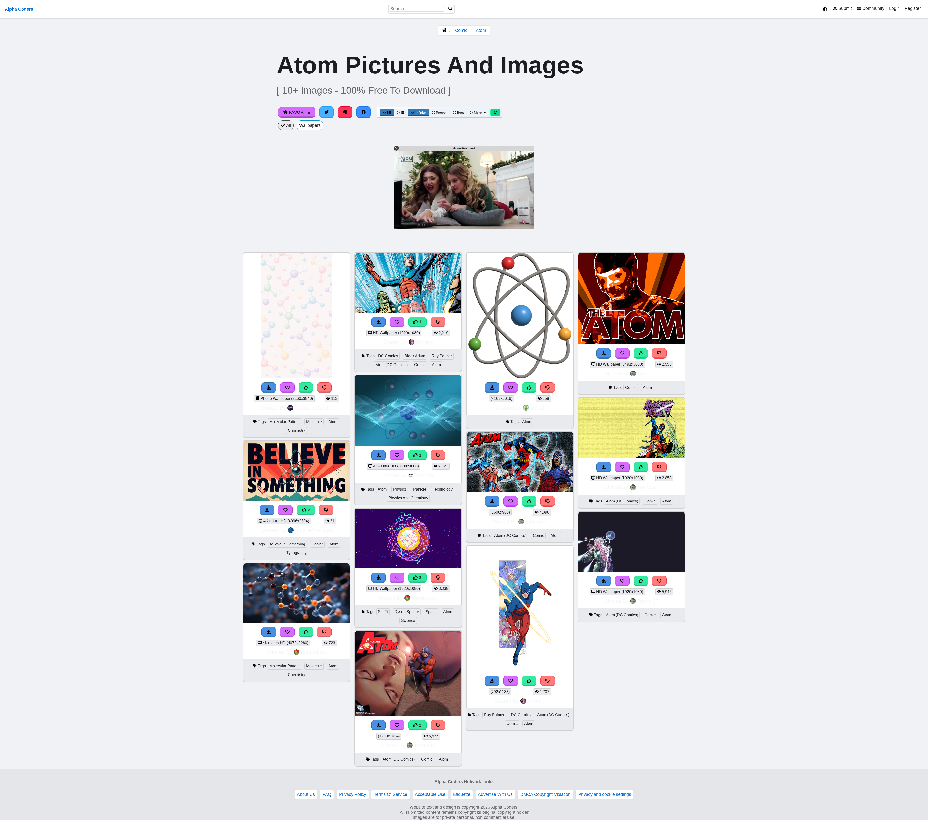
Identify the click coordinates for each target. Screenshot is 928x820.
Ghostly (425, 342)
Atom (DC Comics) (392, 365)
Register (913, 8)
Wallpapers (310, 125)
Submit (844, 8)
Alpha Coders (19, 9)
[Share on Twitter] (326, 112)
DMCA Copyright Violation (545, 794)
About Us (306, 794)
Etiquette (461, 794)
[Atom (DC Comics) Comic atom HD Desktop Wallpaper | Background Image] (631, 456)
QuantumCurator (314, 407)
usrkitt (537, 407)
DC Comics (388, 356)
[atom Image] (519, 377)
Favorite (299, 112)
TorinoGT (424, 745)
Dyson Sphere (406, 612)
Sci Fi (383, 612)
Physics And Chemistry (408, 498)
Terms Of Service (390, 794)
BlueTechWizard (314, 530)
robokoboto (314, 652)
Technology (443, 489)
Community (872, 8)
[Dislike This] (438, 322)
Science (408, 620)
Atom (481, 30)
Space (431, 612)
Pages (441, 112)
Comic (461, 30)
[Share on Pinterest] (345, 112)
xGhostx (424, 475)
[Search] (450, 8)
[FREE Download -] (378, 322)
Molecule (314, 422)
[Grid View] (387, 112)
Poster (317, 544)
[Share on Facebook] (363, 112)
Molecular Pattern (284, 422)
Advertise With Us (495, 794)
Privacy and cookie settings (604, 794)
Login (894, 8)
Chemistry (296, 430)
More (478, 112)
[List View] (400, 112)
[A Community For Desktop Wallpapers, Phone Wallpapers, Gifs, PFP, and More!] (444, 30)
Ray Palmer (442, 356)
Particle (419, 489)
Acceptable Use (430, 794)
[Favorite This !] (397, 322)
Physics (400, 489)
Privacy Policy (352, 794)
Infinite (421, 112)
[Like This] (529, 387)
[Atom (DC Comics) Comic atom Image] (408, 714)
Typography (296, 553)
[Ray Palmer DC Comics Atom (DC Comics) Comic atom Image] (520, 670)
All (288, 125)
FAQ (327, 794)
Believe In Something (286, 544)
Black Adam (415, 356)
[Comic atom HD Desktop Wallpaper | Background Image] (631, 342)
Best (460, 112)
